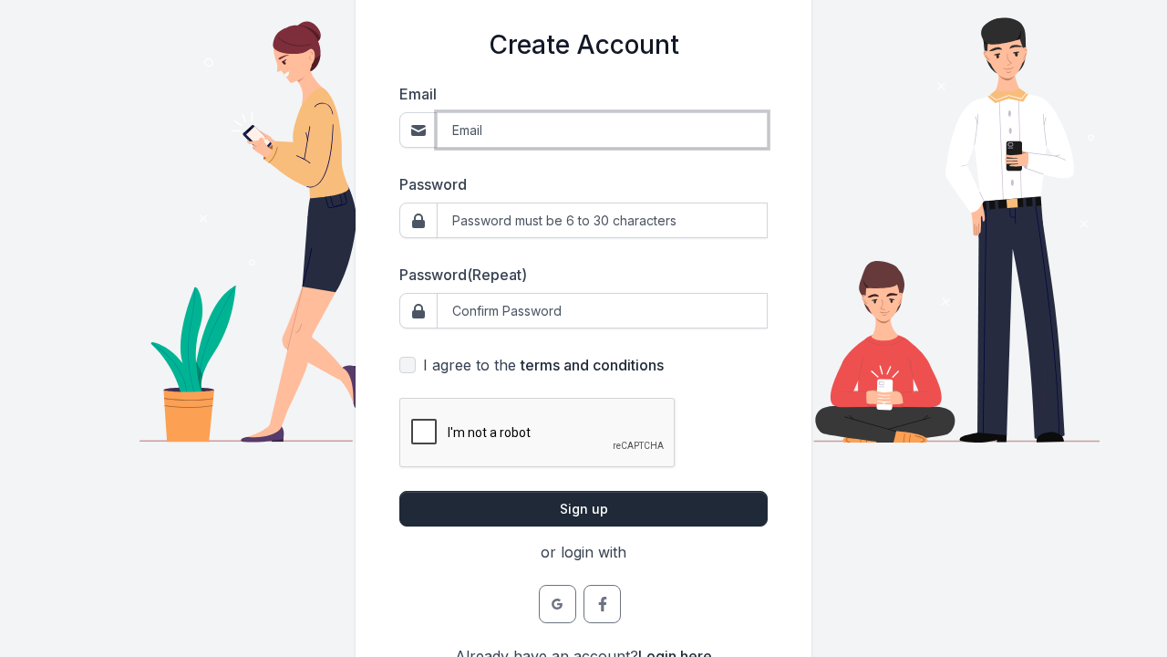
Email (418, 94)
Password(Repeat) (463, 275)
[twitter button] (557, 603)
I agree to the (543, 365)
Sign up (584, 508)
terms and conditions (592, 365)
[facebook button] (602, 603)
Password (433, 184)
